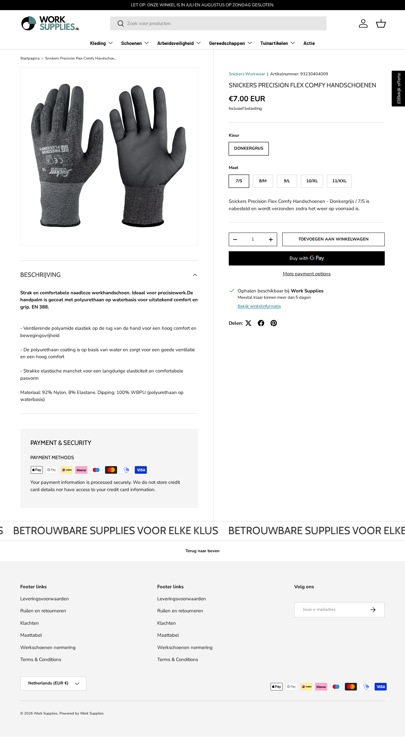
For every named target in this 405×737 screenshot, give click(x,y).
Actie (309, 43)
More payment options (307, 274)
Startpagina (30, 58)
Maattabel (31, 635)
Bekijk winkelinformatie (259, 306)
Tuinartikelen (274, 43)
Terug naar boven (202, 551)
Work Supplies (46, 713)
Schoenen (131, 43)
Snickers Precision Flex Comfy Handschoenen (80, 58)
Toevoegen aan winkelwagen (333, 239)
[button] (381, 23)
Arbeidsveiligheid (175, 43)
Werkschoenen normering (48, 647)
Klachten (29, 623)
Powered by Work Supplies (81, 713)
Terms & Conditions (40, 659)
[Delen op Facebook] (261, 323)
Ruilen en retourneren (43, 611)
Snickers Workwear (247, 74)
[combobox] (218, 23)
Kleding (98, 43)
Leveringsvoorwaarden (44, 599)
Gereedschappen (227, 43)
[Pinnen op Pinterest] (273, 323)
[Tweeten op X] (248, 323)
